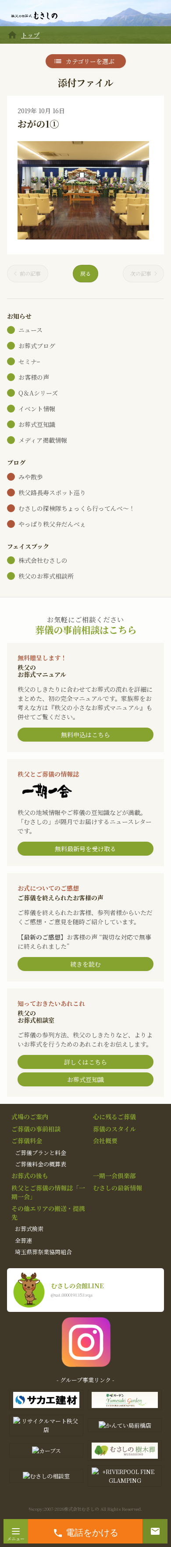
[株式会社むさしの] (34, 15)
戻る (85, 273)
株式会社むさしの (43, 560)
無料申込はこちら (85, 734)
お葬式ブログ (36, 345)
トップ (30, 35)
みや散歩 (30, 476)
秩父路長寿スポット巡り (52, 492)
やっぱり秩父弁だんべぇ (52, 524)
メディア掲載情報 (42, 440)
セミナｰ (29, 361)
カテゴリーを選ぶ (90, 61)
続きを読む (85, 964)
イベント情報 (36, 408)
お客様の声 (33, 377)
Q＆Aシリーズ (38, 392)
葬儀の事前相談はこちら (85, 629)
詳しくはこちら (85, 1062)
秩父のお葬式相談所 (46, 576)
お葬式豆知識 (36, 424)
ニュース (30, 330)
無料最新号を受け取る (85, 848)
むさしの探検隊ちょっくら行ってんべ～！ (76, 508)
